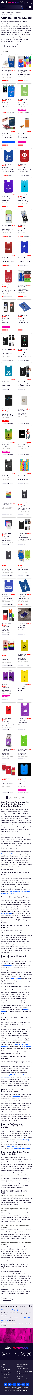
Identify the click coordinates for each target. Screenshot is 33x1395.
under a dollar (6, 913)
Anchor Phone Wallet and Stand (23, 321)
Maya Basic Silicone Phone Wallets (24, 509)
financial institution (21, 1044)
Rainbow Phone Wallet (6, 660)
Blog (2, 1367)
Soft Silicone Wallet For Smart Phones (8, 170)
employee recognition (22, 1148)
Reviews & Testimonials (24, 1371)
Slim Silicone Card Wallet (22, 231)
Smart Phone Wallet (24, 74)
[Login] (25, 2)
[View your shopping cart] (30, 2)
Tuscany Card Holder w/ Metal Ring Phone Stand (7, 136)
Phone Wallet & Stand (22, 689)
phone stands (9, 965)
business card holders (9, 854)
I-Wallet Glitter (22, 722)
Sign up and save (12, 1354)
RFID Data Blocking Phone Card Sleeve (24, 170)
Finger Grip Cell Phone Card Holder (24, 384)
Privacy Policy (21, 1387)
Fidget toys (16, 1096)
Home (3, 1364)
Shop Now (7, 1298)
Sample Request (6, 1372)
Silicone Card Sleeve (24, 105)
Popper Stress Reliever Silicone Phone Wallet (23, 478)
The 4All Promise (22, 1368)
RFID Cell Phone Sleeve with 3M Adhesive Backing (7, 599)
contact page (11, 1323)
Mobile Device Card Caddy (6, 105)
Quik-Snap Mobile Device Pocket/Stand (22, 136)
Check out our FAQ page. (10, 1310)
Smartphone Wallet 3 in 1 (22, 753)
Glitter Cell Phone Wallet (6, 753)
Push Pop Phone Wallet (6, 629)
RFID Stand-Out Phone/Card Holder (24, 260)
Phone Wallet (6, 478)
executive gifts (12, 1146)
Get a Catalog (5, 1374)
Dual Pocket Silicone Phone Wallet (8, 291)
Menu (27, 7)
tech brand (5, 1046)
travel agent (15, 979)
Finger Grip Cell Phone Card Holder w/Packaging (24, 538)
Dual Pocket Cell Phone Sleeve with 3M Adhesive (8, 260)
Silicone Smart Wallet (6, 384)
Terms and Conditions (11, 1387)
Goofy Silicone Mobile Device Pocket (6, 690)
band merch (26, 1046)
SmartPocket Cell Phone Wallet (7, 230)
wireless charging (22, 1140)
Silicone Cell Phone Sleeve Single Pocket (8, 199)
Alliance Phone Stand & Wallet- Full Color (24, 355)
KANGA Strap (22, 627)
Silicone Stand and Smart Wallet (23, 201)
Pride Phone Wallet (8, 507)
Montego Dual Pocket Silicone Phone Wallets (7, 570)
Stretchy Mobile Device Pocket (23, 570)
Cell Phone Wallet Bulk (5, 321)
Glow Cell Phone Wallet (22, 784)
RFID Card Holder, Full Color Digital (8, 724)
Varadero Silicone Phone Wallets (7, 539)
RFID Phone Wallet (24, 447)
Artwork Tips (5, 1377)
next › (16, 797)
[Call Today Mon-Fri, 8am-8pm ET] (21, 2)
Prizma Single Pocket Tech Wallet (8, 415)
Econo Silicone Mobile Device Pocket (6, 75)
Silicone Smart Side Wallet (22, 413)
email (7, 1320)
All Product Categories (24, 1379)
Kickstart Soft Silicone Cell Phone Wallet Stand (24, 289)
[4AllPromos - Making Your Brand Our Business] (10, 2)
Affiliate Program (22, 1373)
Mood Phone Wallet (8, 447)
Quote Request (6, 1369)
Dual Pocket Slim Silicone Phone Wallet (23, 599)
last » (23, 797)
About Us (20, 1376)
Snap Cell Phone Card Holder (7, 784)
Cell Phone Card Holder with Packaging (7, 354)
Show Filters (11, 46)
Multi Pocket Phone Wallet (22, 658)
